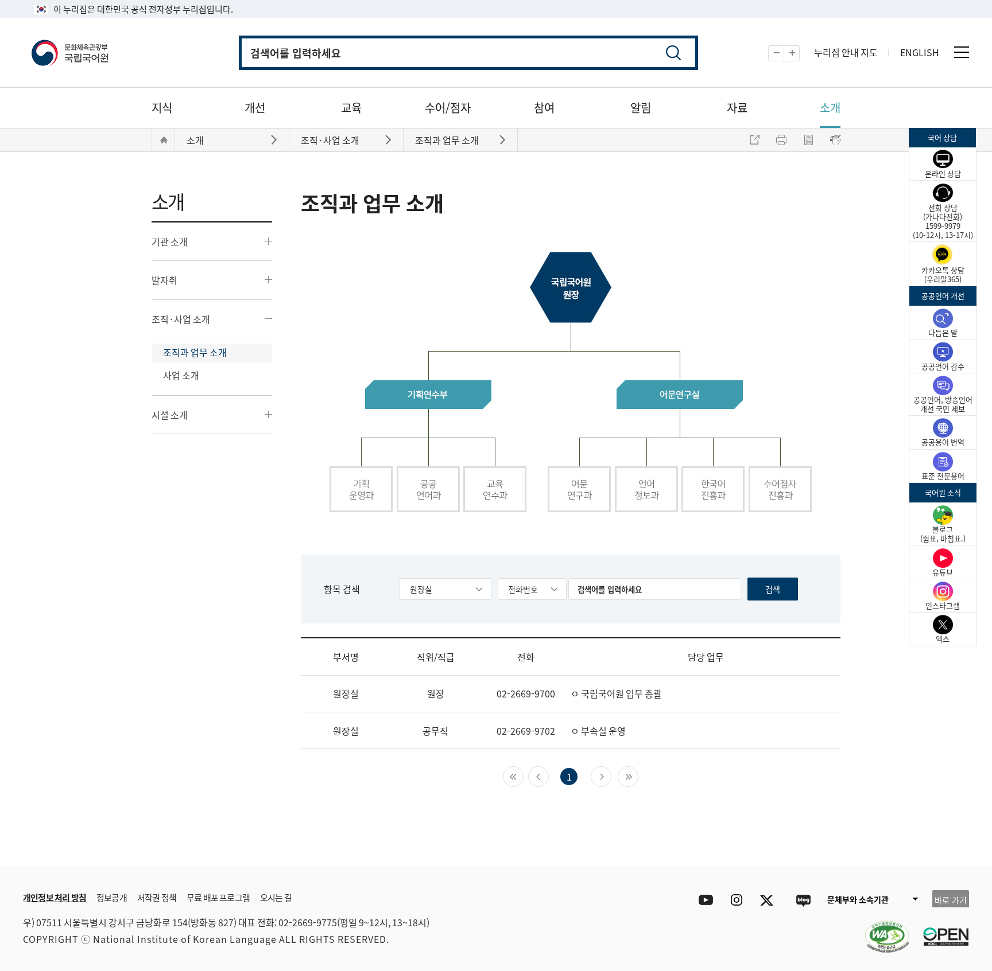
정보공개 (111, 897)
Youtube (703, 900)
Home (163, 139)
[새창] (881, 930)
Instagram (736, 900)
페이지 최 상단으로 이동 (886, 850)
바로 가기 (951, 900)
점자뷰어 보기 (835, 140)
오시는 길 (276, 897)
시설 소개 (170, 415)
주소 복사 (754, 140)
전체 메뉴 (961, 52)
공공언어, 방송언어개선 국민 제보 (942, 404)
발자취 (164, 280)
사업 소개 (181, 375)
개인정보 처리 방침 (54, 897)
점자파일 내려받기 (808, 140)
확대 (799, 53)
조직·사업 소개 (181, 319)
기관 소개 (170, 241)
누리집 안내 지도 (846, 52)
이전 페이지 (548, 775)
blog (803, 900)
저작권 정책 (156, 897)
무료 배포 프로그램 (218, 897)
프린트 (781, 140)
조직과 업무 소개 (195, 352)
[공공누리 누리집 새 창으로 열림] (940, 930)
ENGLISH (919, 52)
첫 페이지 (523, 775)
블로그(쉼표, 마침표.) (943, 534)
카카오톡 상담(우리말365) (942, 274)
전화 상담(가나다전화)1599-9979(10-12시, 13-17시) (943, 221)
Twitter (770, 900)
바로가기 (275, 139)
